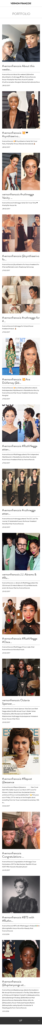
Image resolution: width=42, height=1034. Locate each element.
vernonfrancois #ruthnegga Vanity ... (18, 196)
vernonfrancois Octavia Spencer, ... (16, 702)
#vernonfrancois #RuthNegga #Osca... (19, 640)
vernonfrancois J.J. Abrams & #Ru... (19, 576)
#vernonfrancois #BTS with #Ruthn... (18, 919)
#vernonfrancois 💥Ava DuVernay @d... (16, 381)
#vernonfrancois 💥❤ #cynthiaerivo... (15, 134)
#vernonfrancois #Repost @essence (17, 780)
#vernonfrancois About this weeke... (18, 67)
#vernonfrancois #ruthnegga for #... (21, 319)
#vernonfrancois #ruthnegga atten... (19, 512)
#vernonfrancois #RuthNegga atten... (19, 447)
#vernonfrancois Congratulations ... (13, 855)
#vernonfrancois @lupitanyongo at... (14, 983)
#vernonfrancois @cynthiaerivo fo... (20, 257)
